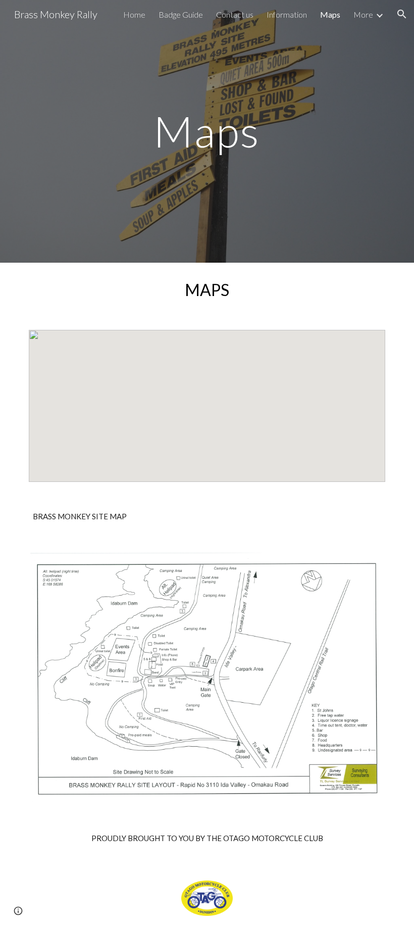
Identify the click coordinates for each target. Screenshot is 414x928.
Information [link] (287, 14)
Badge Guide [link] (181, 14)
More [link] (363, 14)
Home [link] (134, 14)
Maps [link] (330, 14)
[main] (207, 131)
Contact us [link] (234, 14)
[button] (402, 14)
